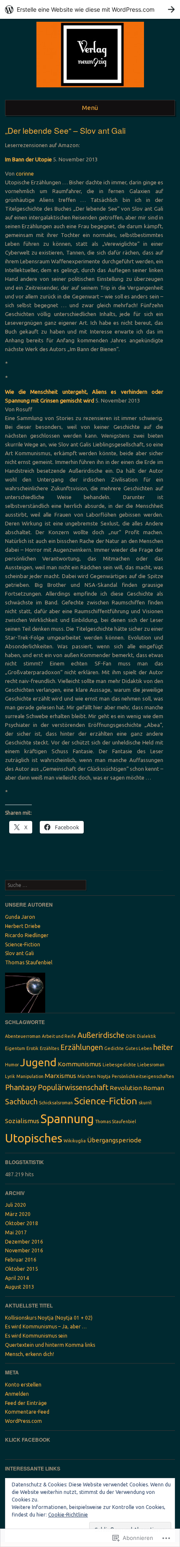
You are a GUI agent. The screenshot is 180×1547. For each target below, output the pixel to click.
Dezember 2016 (24, 1241)
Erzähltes (49, 1048)
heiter (163, 1047)
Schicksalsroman (56, 1102)
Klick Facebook (27, 1439)
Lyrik (10, 1076)
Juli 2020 (15, 1205)
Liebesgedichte (119, 1064)
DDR (131, 1036)
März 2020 (18, 1214)
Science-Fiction (22, 944)
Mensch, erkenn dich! (29, 1354)
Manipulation (30, 1076)
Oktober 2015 (21, 1269)
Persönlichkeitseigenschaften (143, 1076)
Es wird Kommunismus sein (36, 1335)
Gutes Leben (138, 1048)
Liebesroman (151, 1064)
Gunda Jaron (20, 917)
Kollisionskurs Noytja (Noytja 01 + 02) (49, 1317)
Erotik (32, 1048)
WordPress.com (23, 1421)
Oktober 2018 (21, 1223)
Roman (153, 1087)
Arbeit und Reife (59, 1036)
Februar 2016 (20, 1259)
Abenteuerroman (23, 1036)
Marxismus (60, 1075)
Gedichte (114, 1048)
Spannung (67, 1119)
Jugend (38, 1062)
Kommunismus (79, 1064)
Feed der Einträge (26, 1403)
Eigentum (15, 1048)
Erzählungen (81, 1047)
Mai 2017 (16, 1232)
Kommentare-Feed (27, 1411)
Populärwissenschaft (73, 1087)
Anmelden (17, 1394)
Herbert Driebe (23, 926)
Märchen (86, 1076)
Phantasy (20, 1087)
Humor (12, 1064)
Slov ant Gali (19, 953)
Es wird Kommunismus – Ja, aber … (46, 1326)
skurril (145, 1102)
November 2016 (24, 1250)
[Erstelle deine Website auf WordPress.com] (90, 9)
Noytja (104, 1076)
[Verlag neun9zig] (90, 89)
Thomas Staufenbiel (28, 962)
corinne (25, 173)
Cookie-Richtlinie (68, 1514)
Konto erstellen (23, 1384)
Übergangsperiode (114, 1140)
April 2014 (17, 1278)
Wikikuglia (75, 1140)
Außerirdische (101, 1035)
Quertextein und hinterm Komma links (50, 1345)
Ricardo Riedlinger (27, 935)
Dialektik (146, 1036)
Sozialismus (22, 1120)
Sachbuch (21, 1101)
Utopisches (33, 1138)
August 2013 (19, 1287)
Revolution (126, 1087)
